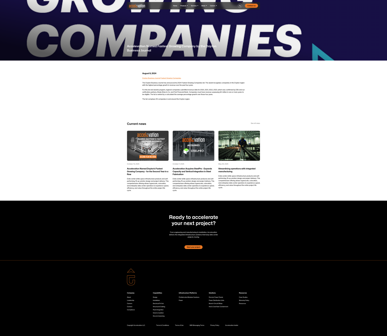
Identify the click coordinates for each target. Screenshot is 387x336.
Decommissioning (158, 316)
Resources (242, 303)
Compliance (131, 310)
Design (155, 297)
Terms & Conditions (162, 325)
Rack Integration (158, 310)
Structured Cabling (159, 307)
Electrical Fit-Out (158, 303)
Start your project (193, 247)
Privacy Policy (214, 325)
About (129, 297)
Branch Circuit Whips (215, 303)
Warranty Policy (244, 300)
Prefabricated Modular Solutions (189, 297)
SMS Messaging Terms (197, 325)
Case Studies (243, 297)
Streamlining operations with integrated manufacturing (236, 170)
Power (181, 300)
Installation (156, 300)
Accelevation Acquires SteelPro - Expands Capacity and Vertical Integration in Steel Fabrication (192, 171)
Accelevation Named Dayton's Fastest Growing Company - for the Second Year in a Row (147, 171)
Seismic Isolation (158, 313)
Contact (129, 307)
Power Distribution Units (216, 300)
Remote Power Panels (216, 297)
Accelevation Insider (231, 325)
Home (175, 6)
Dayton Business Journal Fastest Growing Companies (161, 78)
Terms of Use (179, 325)
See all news (255, 123)
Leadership (130, 300)
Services (194, 6)
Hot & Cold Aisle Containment (218, 307)
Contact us (251, 6)
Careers (212, 6)
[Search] (240, 6)
